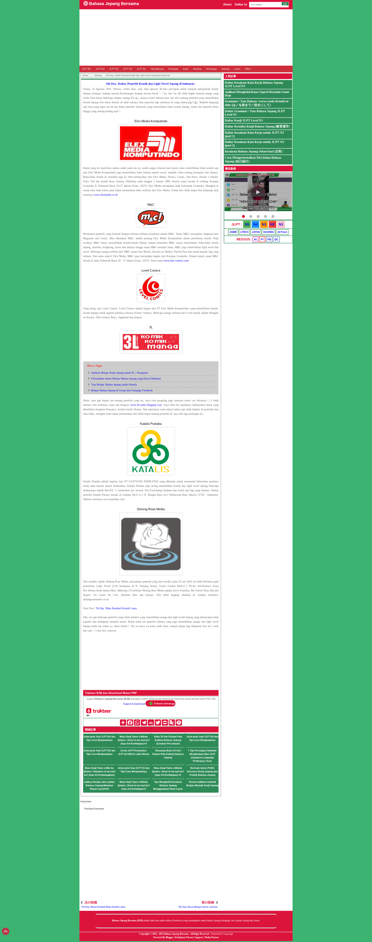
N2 (272, 224)
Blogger (169, 937)
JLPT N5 (86, 69)
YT (262, 239)
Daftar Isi (241, 4)
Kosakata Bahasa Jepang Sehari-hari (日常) (253, 151)
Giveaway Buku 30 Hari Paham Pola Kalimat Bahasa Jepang (168, 754)
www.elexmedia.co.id (105, 194)
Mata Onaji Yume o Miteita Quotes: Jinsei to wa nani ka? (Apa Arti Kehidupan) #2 (168, 771)
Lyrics (237, 69)
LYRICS (244, 232)
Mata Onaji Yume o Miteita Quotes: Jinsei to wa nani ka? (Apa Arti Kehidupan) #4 (134, 740)
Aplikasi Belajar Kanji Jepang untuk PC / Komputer (119, 372)
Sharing (197, 69)
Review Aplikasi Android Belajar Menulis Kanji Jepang (202, 784)
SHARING (268, 232)
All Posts (282, 232)
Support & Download (134, 704)
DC (276, 239)
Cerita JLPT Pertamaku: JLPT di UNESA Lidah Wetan (133, 752)
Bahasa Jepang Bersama (114, 3)
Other (248, 69)
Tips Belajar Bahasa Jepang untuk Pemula (114, 384)
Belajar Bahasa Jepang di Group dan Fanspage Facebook (122, 390)
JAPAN (256, 232)
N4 (255, 224)
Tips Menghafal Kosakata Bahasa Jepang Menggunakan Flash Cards (168, 785)
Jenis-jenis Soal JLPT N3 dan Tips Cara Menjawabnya (134, 770)
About (227, 4)
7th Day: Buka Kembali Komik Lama (116, 608)
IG (255, 239)
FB (269, 239)
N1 (281, 224)
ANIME (233, 232)
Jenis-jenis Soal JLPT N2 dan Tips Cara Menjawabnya (99, 752)
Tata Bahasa (157, 69)
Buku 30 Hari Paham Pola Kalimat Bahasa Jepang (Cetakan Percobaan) (168, 740)
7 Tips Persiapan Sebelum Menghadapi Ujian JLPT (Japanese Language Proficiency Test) (202, 755)
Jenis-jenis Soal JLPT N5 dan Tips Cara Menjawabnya (99, 738)
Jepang (225, 69)
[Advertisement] (186, 37)
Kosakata (173, 69)
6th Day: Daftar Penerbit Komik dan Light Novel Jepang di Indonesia (150, 83)
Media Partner (212, 937)
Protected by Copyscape (222, 934)
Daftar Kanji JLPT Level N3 (244, 120)
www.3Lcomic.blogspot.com (146, 404)
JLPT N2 (127, 69)
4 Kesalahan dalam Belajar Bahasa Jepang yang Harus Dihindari (126, 378)
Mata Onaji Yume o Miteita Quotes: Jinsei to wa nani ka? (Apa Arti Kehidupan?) (134, 785)
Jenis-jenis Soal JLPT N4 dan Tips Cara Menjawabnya (202, 738)
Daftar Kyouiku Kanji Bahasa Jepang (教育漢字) (257, 126)
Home (85, 75)
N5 (247, 224)
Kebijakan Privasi (184, 937)
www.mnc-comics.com (176, 260)
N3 (264, 224)
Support (199, 937)
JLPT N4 (100, 69)
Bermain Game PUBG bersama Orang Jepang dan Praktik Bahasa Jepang (202, 771)
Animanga (211, 69)
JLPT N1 (141, 69)
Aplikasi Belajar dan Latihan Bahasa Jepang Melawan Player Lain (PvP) (99, 785)
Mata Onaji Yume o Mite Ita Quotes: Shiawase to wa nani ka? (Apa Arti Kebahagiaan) (99, 771)
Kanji (185, 69)
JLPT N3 (113, 69)
